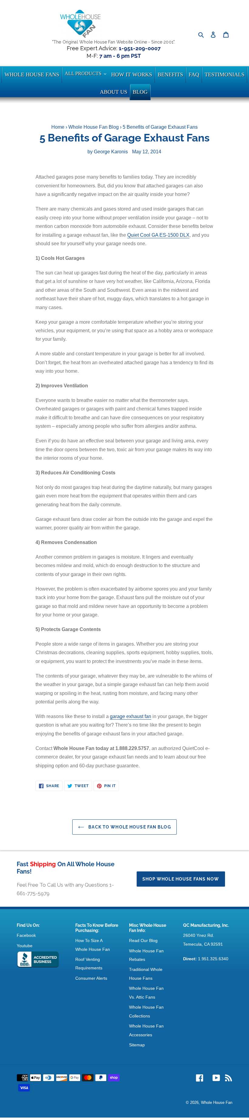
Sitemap (137, 1044)
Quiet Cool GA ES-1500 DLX (158, 235)
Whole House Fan (216, 1102)
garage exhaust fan (130, 716)
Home (57, 127)
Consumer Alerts (91, 978)
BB (38, 959)
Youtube (24, 945)
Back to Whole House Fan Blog (129, 827)
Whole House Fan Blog (93, 127)
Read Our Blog (143, 940)
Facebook (26, 935)
